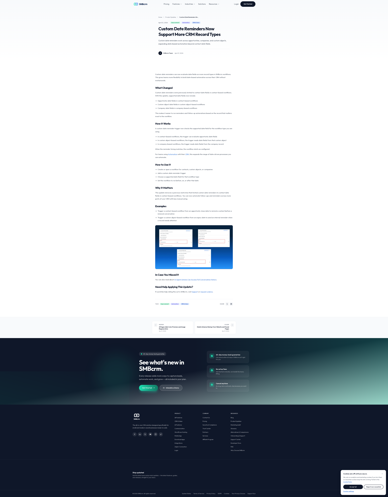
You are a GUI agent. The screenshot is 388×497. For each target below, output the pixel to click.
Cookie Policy (347, 482)
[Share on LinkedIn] (231, 304)
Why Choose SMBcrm (238, 450)
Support (195, 292)
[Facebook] (135, 434)
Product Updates (170, 17)
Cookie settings (348, 491)
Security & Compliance (210, 425)
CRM (187, 154)
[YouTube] (150, 434)
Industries (189, 4)
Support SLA (251, 493)
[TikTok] (161, 434)
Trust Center (207, 428)
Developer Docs (236, 443)
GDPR (219, 493)
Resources (213, 4)
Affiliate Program (208, 439)
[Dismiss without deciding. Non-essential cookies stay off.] (382, 473)
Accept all (353, 487)
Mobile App (178, 436)
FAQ (232, 447)
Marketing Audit (236, 425)
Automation (172, 154)
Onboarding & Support (238, 436)
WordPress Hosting (181, 432)
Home (160, 17)
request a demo (206, 292)
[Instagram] (156, 434)
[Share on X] (227, 304)
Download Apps (180, 439)
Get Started (248, 4)
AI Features (178, 425)
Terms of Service (198, 493)
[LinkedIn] (140, 434)
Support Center (236, 439)
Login (236, 4)
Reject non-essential (373, 487)
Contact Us (206, 418)
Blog (232, 418)
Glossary (234, 428)
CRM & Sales (178, 421)
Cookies (226, 493)
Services (205, 436)
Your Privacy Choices (238, 493)
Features (176, 4)
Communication (180, 428)
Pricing (166, 4)
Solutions (202, 4)
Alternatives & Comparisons (240, 432)
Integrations (178, 443)
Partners (205, 432)
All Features (178, 418)
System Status (186, 493)
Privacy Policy (211, 493)
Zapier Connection (181, 447)
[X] (145, 434)
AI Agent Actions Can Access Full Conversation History (195, 280)
